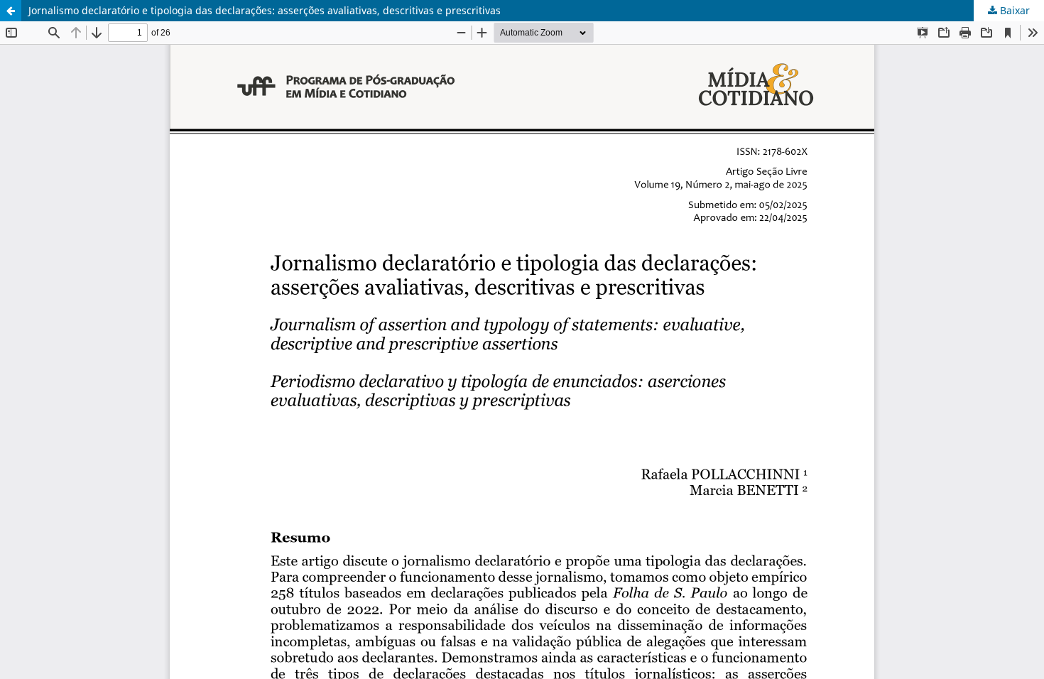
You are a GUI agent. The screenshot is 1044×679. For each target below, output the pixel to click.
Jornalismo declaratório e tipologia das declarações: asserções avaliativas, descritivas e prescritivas (264, 10)
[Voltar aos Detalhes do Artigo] (10, 10)
